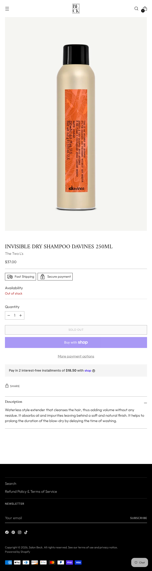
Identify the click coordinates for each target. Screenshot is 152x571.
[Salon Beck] (76, 8)
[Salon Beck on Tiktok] (26, 533)
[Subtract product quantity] (20, 315)
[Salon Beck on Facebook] (7, 533)
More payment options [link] (76, 356)
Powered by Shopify (17, 552)
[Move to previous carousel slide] (134, 450)
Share (15, 386)
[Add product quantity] (8, 315)
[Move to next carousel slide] (143, 450)
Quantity (12, 306)
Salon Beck (36, 547)
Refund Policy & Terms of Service (31, 491)
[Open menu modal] (7, 9)
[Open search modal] (136, 9)
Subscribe (138, 518)
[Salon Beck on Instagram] (20, 533)
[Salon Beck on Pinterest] (13, 533)
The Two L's (14, 253)
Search (10, 483)
